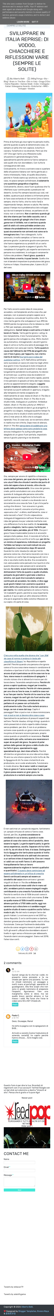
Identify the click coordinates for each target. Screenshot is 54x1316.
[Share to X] (22, 949)
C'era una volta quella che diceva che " (22, 655)
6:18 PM (15, 1018)
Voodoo (31, 88)
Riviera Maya (43, 1311)
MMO (45, 86)
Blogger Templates (27, 1311)
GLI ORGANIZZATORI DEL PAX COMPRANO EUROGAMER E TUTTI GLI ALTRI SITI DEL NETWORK (27, 1121)
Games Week (27, 84)
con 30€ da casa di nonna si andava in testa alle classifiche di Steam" (26, 658)
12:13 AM (15, 972)
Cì (13, 969)
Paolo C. (15, 1015)
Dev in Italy (32, 81)
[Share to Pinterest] (32, 949)
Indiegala (44, 84)
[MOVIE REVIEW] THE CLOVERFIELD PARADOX (27, 1147)
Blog (6, 81)
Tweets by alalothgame (15, 1294)
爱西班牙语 (11, 1313)
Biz (46, 79)
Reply (15, 1004)
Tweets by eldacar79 (13, 1287)
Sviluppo (22, 88)
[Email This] (18, 949)
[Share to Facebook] (27, 949)
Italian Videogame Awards (17, 86)
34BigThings (37, 79)
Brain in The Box (18, 81)
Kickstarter (36, 86)
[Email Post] (34, 953)
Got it (35, 22)
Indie (36, 84)
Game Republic (12, 84)
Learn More (23, 22)
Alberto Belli (27, 1307)
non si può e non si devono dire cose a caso (24, 715)
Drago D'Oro (44, 81)
